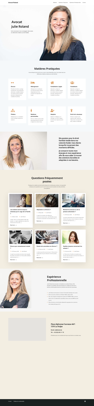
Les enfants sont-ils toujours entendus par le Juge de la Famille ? (20, 212)
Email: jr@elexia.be (56, 330)
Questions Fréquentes (63, 2)
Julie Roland (23, 216)
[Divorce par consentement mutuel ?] (20, 237)
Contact (84, 2)
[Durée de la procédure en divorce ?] (47, 237)
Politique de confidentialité (19, 401)
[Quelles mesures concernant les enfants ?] (73, 237)
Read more (12, 225)
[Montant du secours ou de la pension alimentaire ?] (73, 200)
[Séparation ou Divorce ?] (47, 200)
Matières (55, 2)
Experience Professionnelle (75, 2)
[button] (27, 328)
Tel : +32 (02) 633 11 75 (57, 332)
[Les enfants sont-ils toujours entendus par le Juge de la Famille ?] (20, 200)
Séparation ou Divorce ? (44, 209)
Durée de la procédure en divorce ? (47, 246)
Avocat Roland (13, 2)
